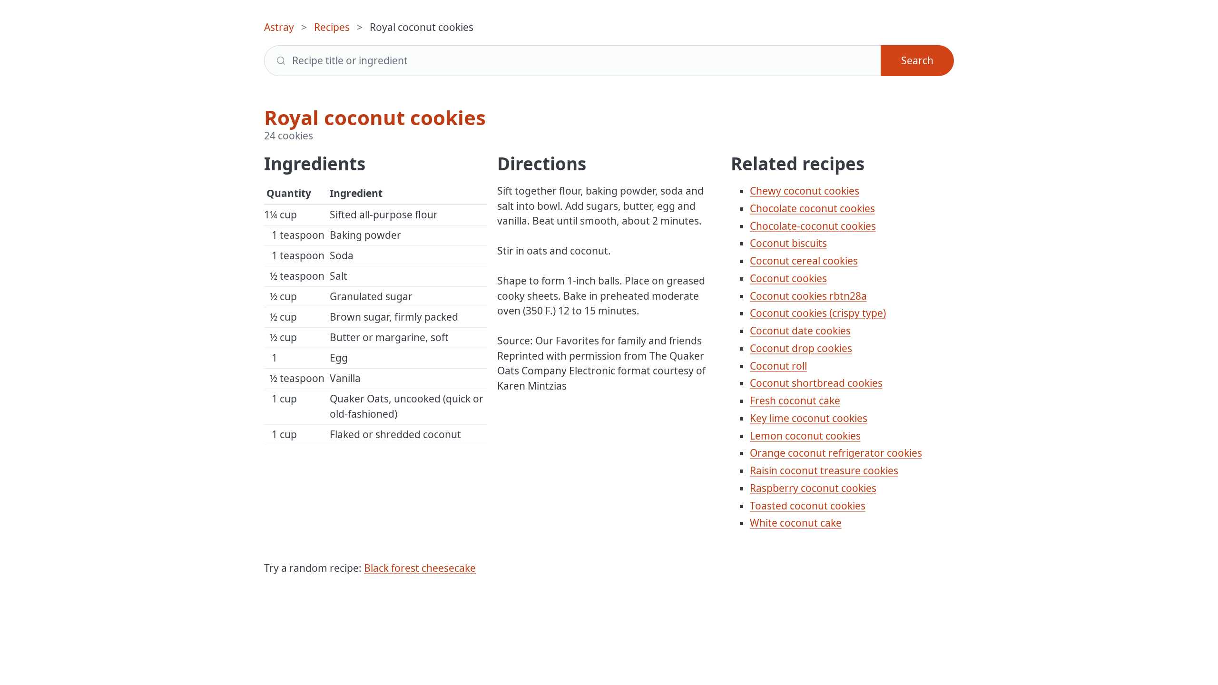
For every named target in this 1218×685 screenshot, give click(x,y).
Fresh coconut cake (795, 400)
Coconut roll (778, 365)
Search (917, 60)
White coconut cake (796, 522)
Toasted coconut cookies (807, 505)
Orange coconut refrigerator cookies (836, 453)
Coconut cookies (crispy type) (818, 313)
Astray (279, 27)
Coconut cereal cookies (804, 260)
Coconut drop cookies (801, 348)
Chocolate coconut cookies (812, 208)
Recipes (332, 27)
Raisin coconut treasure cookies (824, 470)
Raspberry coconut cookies (813, 488)
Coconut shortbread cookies (816, 383)
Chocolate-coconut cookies (813, 226)
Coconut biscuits (788, 243)
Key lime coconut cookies (808, 418)
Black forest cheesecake (420, 568)
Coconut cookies (788, 278)
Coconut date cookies (800, 330)
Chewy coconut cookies (804, 190)
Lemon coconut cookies (805, 435)
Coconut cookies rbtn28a (808, 296)
